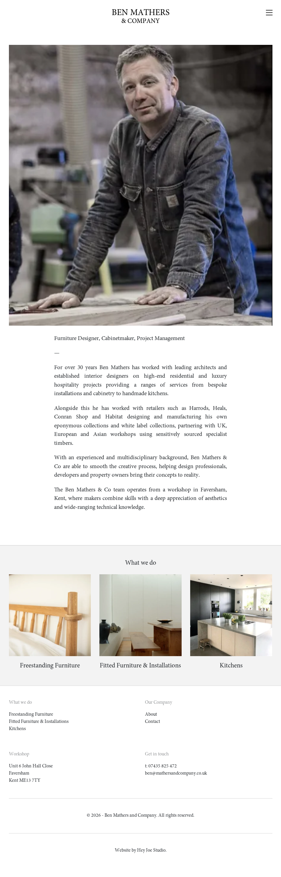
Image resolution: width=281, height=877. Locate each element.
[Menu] (269, 13)
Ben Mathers (141, 17)
